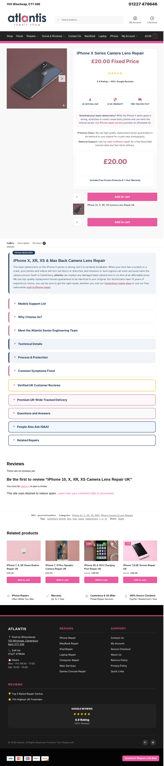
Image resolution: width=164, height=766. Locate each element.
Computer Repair (68, 663)
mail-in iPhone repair (118, 141)
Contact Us (116, 640)
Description (23, 243)
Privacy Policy (118, 668)
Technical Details (30, 344)
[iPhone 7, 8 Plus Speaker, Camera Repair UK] (61, 550)
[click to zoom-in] (37, 78)
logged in (25, 486)
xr (100, 518)
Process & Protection (33, 357)
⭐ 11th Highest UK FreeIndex (24, 702)
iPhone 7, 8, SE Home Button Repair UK (23, 566)
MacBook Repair (67, 646)
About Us (115, 657)
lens (67, 518)
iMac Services (66, 668)
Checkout (152, 22)
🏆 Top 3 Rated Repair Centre (24, 696)
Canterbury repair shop (117, 283)
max (72, 518)
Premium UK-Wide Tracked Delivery (42, 400)
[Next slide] (62, 78)
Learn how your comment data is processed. (85, 493)
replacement (89, 518)
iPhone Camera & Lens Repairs (114, 515)
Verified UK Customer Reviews (38, 385)
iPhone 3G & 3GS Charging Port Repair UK (98, 566)
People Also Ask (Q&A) (33, 426)
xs (103, 518)
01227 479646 (143, 4)
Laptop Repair (66, 657)
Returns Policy (118, 663)
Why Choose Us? (30, 317)
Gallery (10, 243)
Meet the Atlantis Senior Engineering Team (48, 330)
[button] (151, 36)
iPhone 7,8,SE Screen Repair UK (137, 566)
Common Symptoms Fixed (36, 371)
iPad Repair (65, 651)
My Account (135, 22)
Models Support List (32, 303)
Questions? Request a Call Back (141, 758)
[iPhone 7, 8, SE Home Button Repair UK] (23, 550)
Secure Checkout (120, 651)
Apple (119, 518)
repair (79, 518)
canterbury (50, 518)
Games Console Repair (71, 674)
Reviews (39, 243)
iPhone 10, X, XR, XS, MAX (83, 515)
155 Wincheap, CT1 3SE (23, 4)
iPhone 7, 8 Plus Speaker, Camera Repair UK (59, 566)
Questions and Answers (33, 413)
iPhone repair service (111, 122)
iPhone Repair (66, 640)
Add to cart (122, 196)
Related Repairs (28, 440)
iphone (60, 518)
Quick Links (116, 674)
